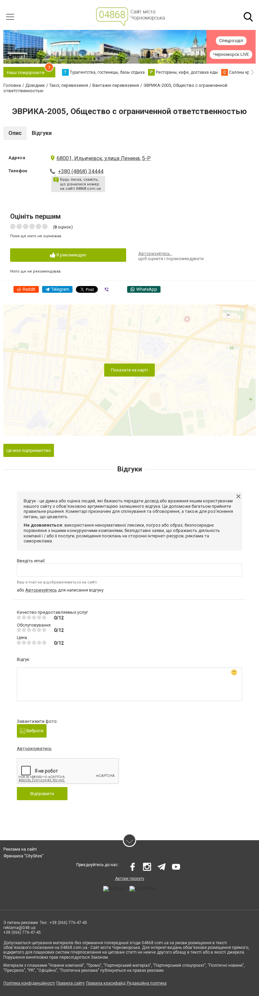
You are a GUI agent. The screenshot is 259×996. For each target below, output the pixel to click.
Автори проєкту (129, 878)
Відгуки (42, 133)
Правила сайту (70, 983)
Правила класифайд (105, 983)
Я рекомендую (70, 254)
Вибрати (34, 730)
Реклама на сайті (20, 849)
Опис (15, 133)
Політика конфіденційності (29, 983)
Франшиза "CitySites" (23, 856)
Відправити (42, 793)
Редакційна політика (147, 983)
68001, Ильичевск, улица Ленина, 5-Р (104, 158)
